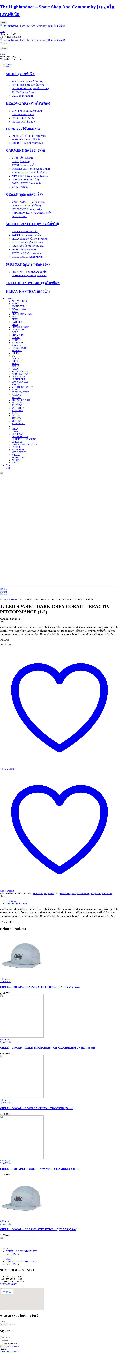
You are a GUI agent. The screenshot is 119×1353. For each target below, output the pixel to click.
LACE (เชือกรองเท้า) (22, 96)
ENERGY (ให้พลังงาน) (23, 129)
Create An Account (9, 1351)
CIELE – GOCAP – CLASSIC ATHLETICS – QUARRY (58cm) (38, 1229)
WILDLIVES (18, 449)
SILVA (15, 413)
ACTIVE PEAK (19, 301)
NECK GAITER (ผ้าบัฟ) (23, 118)
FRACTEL (17, 350)
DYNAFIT (17, 340)
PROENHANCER (20, 392)
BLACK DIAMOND (22, 314)
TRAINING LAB (20, 436)
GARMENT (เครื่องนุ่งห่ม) (25, 150)
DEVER (16, 337)
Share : (3, 896)
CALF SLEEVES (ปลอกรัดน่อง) (27, 183)
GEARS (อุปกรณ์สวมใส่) (24, 194)
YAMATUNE (18, 457)
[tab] (62, 901)
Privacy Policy (12, 1254)
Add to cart (5, 979)
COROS (16, 332)
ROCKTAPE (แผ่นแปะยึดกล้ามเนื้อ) (29, 272)
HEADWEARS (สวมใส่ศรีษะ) (28, 103)
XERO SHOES (19, 452)
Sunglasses (49, 893)
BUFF (15, 319)
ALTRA (15, 303)
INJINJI (15, 366)
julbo (74, 893)
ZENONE (16, 460)
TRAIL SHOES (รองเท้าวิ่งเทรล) (28, 85)
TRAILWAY (18, 434)
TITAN (15, 428)
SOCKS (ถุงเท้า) (20, 187)
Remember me (10, 1343)
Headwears (11, 599)
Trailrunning (107, 893)
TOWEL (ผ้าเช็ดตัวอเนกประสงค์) (28, 246)
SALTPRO (17, 405)
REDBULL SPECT (21, 400)
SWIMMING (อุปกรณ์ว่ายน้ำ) (26, 235)
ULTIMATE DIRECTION (24, 439)
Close (2, 31)
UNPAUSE (17, 442)
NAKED (16, 384)
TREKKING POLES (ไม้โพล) (26, 205)
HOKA (15, 363)
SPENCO (16, 418)
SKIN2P (16, 415)
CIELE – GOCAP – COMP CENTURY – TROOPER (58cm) (36, 1108)
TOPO (15, 431)
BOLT (15, 316)
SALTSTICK (18, 408)
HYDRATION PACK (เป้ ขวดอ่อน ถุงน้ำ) (32, 213)
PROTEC (16, 397)
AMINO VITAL (19, 306)
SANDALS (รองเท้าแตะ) (24, 92)
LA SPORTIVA (19, 376)
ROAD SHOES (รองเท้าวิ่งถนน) (27, 81)
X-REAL (16, 455)
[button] (59, 29)
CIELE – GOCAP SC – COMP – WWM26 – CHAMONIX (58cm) (39, 1168)
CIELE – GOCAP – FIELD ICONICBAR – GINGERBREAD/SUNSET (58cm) (47, 1047)
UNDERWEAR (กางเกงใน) (25, 179)
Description (11, 901)
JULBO (15, 369)
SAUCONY (17, 410)
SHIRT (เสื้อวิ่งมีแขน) (22, 158)
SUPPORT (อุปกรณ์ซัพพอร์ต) (28, 264)
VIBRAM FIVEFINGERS (24, 444)
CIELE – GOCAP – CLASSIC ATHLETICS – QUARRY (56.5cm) (40, 987)
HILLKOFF (17, 361)
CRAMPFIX (18, 335)
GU (13, 356)
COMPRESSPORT (21, 327)
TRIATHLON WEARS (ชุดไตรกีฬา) (33, 283)
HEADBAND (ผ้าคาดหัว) (24, 121)
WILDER (16, 447)
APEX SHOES (19, 309)
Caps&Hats (5, 981)
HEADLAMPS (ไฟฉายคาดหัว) (27, 209)
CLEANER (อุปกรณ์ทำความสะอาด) (30, 238)
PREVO (15, 389)
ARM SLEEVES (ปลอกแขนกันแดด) (30, 176)
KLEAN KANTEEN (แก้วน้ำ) (28, 291)
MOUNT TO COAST (22, 387)
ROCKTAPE (18, 402)
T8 (13, 426)
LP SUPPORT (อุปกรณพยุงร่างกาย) (29, 275)
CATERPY (17, 322)
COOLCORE (18, 329)
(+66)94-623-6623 (8, 1284)
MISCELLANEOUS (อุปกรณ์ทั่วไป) (32, 224)
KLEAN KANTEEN (22, 371)
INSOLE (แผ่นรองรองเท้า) (25, 231)
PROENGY (17, 395)
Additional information (16, 903)
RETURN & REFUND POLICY (21, 1251)
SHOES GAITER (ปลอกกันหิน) (27, 257)
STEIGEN (16, 421)
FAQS (9, 1248)
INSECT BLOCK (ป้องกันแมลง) (27, 242)
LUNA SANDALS (21, 382)
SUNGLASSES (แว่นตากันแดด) (27, 111)
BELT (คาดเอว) (19, 216)
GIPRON (16, 353)
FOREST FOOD (20, 348)
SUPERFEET (18, 423)
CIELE (15, 324)
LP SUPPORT (18, 379)
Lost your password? (9, 1346)
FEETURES (17, 342)
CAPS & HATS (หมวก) (23, 114)
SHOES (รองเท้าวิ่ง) (20, 74)
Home (3, 599)
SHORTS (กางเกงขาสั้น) (24, 165)
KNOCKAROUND (21, 374)
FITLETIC (17, 345)
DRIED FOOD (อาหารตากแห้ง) (27, 143)
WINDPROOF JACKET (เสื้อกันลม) (29, 172)
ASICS (15, 311)
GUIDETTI (17, 358)
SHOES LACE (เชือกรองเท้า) (26, 253)
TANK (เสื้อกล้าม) (21, 161)
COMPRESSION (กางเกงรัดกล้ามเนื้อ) (31, 169)
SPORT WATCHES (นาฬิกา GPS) (28, 202)
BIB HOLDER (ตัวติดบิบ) (24, 249)
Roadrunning (83, 893)
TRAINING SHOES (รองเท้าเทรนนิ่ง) (30, 88)
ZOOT (15, 462)
